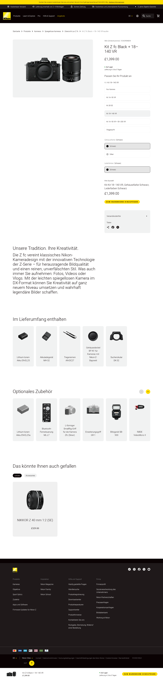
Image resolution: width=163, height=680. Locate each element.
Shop (23, 366)
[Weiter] (148, 391)
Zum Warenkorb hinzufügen (122, 202)
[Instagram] (134, 569)
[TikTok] (129, 569)
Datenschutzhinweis (50, 658)
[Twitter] (144, 569)
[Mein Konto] (137, 16)
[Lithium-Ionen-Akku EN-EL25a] (23, 410)
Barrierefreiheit (124, 658)
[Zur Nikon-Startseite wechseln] (7, 16)
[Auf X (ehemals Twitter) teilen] (117, 227)
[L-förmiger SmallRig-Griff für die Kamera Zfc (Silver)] (69, 411)
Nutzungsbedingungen (67, 658)
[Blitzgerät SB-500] (116, 413)
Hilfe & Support (49, 16)
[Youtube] (149, 569)
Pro (39, 16)
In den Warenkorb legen (35, 533)
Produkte (16, 16)
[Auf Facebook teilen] (113, 227)
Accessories (30, 475)
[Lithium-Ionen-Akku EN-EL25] (23, 337)
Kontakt (38, 658)
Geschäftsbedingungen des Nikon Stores (90, 658)
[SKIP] (31, 663)
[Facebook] (139, 569)
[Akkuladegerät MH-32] (46, 337)
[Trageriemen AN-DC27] (69, 336)
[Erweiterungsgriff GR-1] (93, 410)
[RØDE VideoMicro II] (139, 408)
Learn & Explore (29, 16)
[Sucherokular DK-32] (116, 337)
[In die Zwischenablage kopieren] (108, 227)
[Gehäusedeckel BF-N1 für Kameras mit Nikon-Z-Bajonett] (93, 337)
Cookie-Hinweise (111, 658)
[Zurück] (141, 391)
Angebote (61, 16)
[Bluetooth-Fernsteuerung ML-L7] (46, 414)
